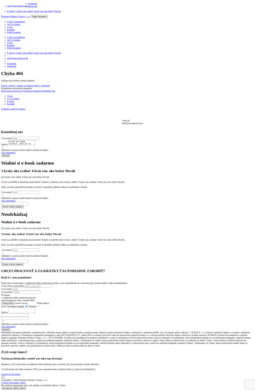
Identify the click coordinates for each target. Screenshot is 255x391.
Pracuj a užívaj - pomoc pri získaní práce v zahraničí (25, 85)
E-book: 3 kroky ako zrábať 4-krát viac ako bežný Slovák (34, 11)
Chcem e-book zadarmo (12, 207)
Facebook (32, 3)
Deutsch (33, 306)
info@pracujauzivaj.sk (17, 6)
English (21, 306)
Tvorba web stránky (10, 382)
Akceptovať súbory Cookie (13, 388)
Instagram (32, 6)
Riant (23, 382)
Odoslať (5, 156)
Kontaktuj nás (48, 91)
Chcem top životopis (10, 374)
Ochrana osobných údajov (13, 109)
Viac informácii (8, 152)
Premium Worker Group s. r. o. (16, 16)
